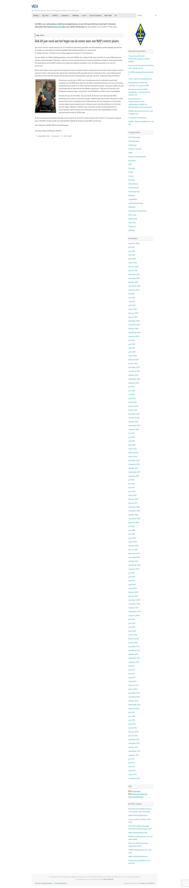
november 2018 (134, 604)
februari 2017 (133, 685)
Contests (56, 136)
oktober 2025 (133, 282)
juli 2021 (131, 480)
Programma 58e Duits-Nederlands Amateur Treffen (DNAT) (139, 59)
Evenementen (133, 188)
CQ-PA (130, 172)
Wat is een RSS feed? (136, 797)
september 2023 (134, 379)
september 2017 (134, 658)
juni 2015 (131, 763)
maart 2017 (132, 681)
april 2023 (132, 398)
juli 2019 (131, 573)
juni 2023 (131, 391)
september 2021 (134, 472)
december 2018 (134, 600)
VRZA (35, 6)
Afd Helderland (134, 137)
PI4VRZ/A (131, 207)
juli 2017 (131, 666)
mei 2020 (131, 534)
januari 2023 (132, 410)
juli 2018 (131, 619)
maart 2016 (132, 728)
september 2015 (134, 751)
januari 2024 (132, 364)
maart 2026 (132, 263)
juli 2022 (131, 433)
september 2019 (134, 565)
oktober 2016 (133, 701)
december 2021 (134, 461)
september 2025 (134, 286)
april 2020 (132, 538)
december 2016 (134, 693)
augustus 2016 (133, 709)
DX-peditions (133, 184)
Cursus (131, 176)
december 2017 (134, 647)
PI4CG (65, 136)
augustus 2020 (133, 523)
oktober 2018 (133, 608)
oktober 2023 (133, 375)
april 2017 (132, 678)
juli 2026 (131, 247)
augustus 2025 (133, 290)
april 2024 (132, 352)
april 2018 (132, 631)
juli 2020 (131, 526)
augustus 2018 (133, 616)
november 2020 (134, 511)
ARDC (130, 153)
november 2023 (134, 371)
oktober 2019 (133, 561)
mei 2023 (131, 395)
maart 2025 (132, 309)
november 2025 (134, 278)
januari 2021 (132, 503)
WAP (70, 136)
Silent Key (132, 223)
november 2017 (134, 650)
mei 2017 (131, 674)
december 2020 (134, 507)
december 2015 (134, 740)
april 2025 (132, 305)
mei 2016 (131, 720)
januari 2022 (132, 457)
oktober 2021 (133, 468)
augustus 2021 (133, 476)
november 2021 (134, 464)
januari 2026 (132, 271)
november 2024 (134, 325)
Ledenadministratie (135, 203)
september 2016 (134, 705)
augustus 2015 (133, 755)
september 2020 (134, 519)
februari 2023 (133, 406)
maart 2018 (132, 635)
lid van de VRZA (60, 27)
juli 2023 (131, 387)
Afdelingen (132, 145)
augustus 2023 (133, 383)
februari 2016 (133, 732)
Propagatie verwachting (137, 118)
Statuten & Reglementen (43, 883)
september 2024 (134, 333)
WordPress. (151, 883)
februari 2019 (133, 592)
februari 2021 (133, 499)
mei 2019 (131, 581)
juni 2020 (131, 530)
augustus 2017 (133, 662)
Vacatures (132, 226)
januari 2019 (132, 596)
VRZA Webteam (108, 879)
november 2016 (134, 697)
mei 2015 (131, 767)
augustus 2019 (133, 569)
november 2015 (134, 743)
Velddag (131, 230)
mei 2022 (131, 441)
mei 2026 (131, 255)
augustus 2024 (133, 336)
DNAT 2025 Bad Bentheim (137, 816)
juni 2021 (131, 484)
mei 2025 (131, 302)
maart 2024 (132, 356)
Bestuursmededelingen (137, 157)
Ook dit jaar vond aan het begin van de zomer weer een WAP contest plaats (77, 41)
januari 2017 (132, 689)
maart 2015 (132, 774)
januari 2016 (132, 736)
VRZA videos (136, 803)
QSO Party (132, 215)
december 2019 (134, 554)
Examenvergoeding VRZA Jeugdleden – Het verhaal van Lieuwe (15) (139, 92)
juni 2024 (131, 344)
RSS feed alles (135, 791)
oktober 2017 (133, 654)
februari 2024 (133, 360)
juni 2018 (131, 623)
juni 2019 (131, 577)
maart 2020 (132, 542)
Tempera (143, 883)
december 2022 (134, 414)
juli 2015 (131, 759)
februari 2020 (133, 546)
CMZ (130, 164)
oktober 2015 (133, 747)
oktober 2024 (133, 329)
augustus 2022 (133, 429)
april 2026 (132, 259)
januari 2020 (132, 550)
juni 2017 (131, 670)
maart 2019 (132, 588)
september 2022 (134, 426)
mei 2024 (131, 348)
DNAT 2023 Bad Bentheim (137, 857)
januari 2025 (132, 317)
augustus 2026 (133, 243)
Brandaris (132, 161)
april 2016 (132, 724)
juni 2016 (131, 716)
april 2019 (132, 585)
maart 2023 (132, 402)
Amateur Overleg (134, 149)
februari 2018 (133, 639)
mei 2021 (131, 488)
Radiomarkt (132, 219)
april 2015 (132, 771)
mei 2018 (131, 627)
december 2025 (134, 274)
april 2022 (132, 445)
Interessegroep (134, 192)
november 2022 (134, 418)
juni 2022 (131, 437)
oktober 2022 (133, 422)
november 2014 (134, 778)
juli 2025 (131, 294)
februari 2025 (133, 313)
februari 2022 (133, 453)
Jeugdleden (132, 199)
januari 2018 (132, 643)
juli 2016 (131, 712)
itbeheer (131, 195)
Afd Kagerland (133, 141)
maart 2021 (132, 495)
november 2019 (134, 557)
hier (99, 121)
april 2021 (132, 492)
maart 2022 (132, 449)
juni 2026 (131, 251)
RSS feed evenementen (138, 794)
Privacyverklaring (60, 883)
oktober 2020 (133, 515)
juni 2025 (131, 298)
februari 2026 (133, 267)
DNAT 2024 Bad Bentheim (137, 833)
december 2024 (134, 321)
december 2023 (134, 367)
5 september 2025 (43, 136)
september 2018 (134, 612)
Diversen (131, 180)
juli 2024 (131, 340)
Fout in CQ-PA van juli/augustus (140, 79)
